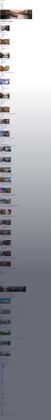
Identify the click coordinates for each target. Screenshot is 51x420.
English (2, 405)
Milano (1, 372)
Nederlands (2, 410)
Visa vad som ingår (2, 50)
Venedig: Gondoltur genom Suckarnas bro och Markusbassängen (7, 72)
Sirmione (2, 377)
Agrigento (2, 380)
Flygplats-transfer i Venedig (3, 366)
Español (2, 408)
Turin (1, 373)
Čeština (2, 406)
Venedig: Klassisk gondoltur (3, 32)
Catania (2, 378)
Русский (2, 412)
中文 (1, 413)
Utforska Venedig (1, 368)
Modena (2, 381)
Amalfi (1, 383)
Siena (1, 375)
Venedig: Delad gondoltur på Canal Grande (5, 59)
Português (2, 411)
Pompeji (2, 376)
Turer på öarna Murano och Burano (4, 364)
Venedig (2, 371)
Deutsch (2, 407)
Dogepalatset (2, 363)
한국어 (2, 409)
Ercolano (2, 382)
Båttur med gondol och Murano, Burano (4, 125)
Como (1, 379)
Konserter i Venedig (3, 365)
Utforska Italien (1, 385)
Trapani (2, 384)
